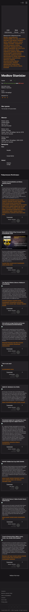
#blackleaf (5, 342)
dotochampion (7, 58)
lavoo (7, 206)
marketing (12, 442)
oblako (12, 479)
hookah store (13, 263)
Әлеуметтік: (4, 95)
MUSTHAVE (8, 208)
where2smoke (6, 345)
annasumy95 (7, 54)
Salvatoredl (7, 66)
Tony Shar (15, 38)
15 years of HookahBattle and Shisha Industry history (12, 182)
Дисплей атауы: (5, 86)
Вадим (20, 66)
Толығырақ (9, 217)
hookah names (13, 517)
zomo (3, 214)
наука (12, 369)
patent (15, 402)
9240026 (15, 62)
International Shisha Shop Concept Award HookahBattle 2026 (13, 232)
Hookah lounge (9, 203)
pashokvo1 (15, 42)
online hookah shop (7, 264)
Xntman (15, 56)
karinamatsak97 (8, 53)
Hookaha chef (17, 557)
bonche (17, 200)
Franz (5, 50)
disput (3, 402)
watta (9, 481)
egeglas (20, 201)
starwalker (5, 481)
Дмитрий (6, 40)
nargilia (19, 208)
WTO (17, 212)
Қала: (2, 91)
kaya (21, 204)
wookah (23, 402)
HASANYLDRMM (8, 38)
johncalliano (20, 302)
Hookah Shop (17, 203)
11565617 (6, 43)
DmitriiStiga (22, 38)
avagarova (13, 51)
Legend (11, 206)
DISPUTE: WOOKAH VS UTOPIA (10, 387)
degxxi (21, 42)
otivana (11, 303)
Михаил (6, 37)
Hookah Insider (15, 64)
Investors (3, 591)
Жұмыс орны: (5, 121)
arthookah (5, 200)
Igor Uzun (18, 48)
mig (19, 206)
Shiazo (4, 209)
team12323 (6, 59)
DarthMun (11, 43)
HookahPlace (13, 204)
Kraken (4, 206)
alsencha (12, 59)
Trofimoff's (13, 212)
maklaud (7, 479)
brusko (21, 200)
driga (20, 46)
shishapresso (16, 209)
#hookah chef (11, 342)
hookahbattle (5, 204)
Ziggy (23, 212)
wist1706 (6, 45)
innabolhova (7, 51)
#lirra (17, 342)
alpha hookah (5, 478)
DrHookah (6, 67)
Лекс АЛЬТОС (14, 66)
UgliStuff (6, 48)
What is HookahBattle (6, 595)
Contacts (3, 597)
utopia (18, 402)
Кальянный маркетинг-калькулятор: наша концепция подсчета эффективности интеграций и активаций (14, 420)
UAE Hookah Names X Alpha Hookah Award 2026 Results (14, 499)
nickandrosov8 (14, 46)
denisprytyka (21, 56)
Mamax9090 (20, 51)
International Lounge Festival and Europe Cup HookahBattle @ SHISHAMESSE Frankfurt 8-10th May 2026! (13, 323)
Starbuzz (22, 209)
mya (8, 303)
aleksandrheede (16, 58)
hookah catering (17, 556)
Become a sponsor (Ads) (6, 593)
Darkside (10, 201)
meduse (16, 206)
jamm (18, 204)
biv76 (22, 48)
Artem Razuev (13, 40)
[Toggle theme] (23, 2)
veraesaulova (18, 43)
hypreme (21, 478)
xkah (20, 212)
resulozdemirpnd (12, 37)
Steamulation (5, 211)
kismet (25, 204)
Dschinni (15, 201)
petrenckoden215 (8, 56)
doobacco (10, 300)
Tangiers (15, 211)
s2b (15, 479)
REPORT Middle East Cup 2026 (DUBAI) (13, 461)
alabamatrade (7, 64)
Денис (17, 50)
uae (3, 518)
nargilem (14, 208)
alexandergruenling (9, 61)
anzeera (12, 478)
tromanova (12, 45)
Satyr (22, 208)
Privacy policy (4, 602)
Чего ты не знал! (7, 363)
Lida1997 (10, 42)
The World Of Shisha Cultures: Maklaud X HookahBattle (13, 283)
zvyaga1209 (7, 46)
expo (11, 556)
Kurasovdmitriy (11, 50)
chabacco (4, 201)
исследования (6, 369)
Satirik (5, 42)
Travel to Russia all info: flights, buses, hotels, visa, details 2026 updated (12, 537)
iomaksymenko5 (16, 53)
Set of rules (4, 599)
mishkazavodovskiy (16, 54)
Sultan (11, 211)
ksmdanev (20, 40)
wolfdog (17, 45)
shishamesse (9, 209)
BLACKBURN (11, 200)
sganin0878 (12, 48)
